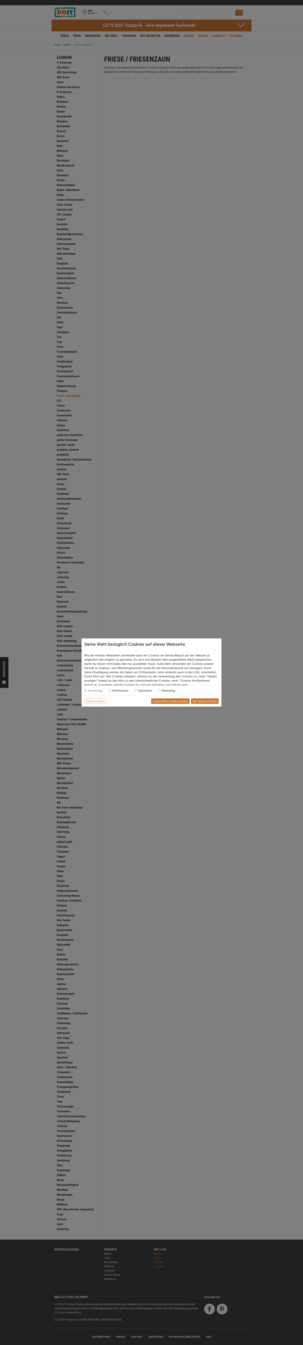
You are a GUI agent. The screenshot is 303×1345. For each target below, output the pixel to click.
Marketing (168, 690)
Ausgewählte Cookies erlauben (170, 701)
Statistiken (145, 690)
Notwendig (95, 690)
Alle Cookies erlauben (205, 701)
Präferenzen (120, 690)
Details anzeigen (95, 701)
